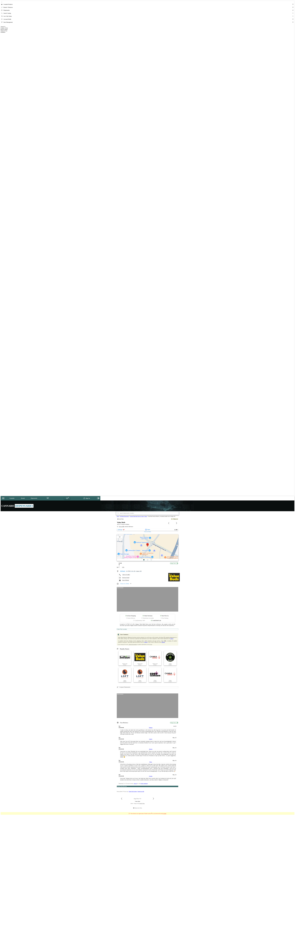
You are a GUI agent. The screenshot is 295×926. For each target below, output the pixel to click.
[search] (118, 513)
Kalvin (150, 749)
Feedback (3, 32)
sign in (135, 783)
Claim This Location (122, 629)
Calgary (171, 638)
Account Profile (7, 19)
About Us (3, 26)
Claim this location (133, 791)
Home (118, 516)
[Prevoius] (121, 799)
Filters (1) (175, 519)
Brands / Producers (8, 7)
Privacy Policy (4, 29)
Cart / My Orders (7, 16)
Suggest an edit (140, 791)
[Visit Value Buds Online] (174, 581)
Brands (23, 498)
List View (121, 519)
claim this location (133, 644)
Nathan (150, 727)
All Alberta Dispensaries (124, 516)
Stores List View (138, 808)
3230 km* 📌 (121, 529)
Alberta (163, 642)
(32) (120, 565)
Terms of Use (4, 30)
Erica (150, 762)
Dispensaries (6, 10)
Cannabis (11, 498)
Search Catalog (7, 13)
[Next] (153, 799)
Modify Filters (142, 803)
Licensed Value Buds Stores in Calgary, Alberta (138, 516)
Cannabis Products (8, 4)
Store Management (8, 22)
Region (121, 526)
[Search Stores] (47, 498)
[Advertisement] (147, 599)
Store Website (125, 580)
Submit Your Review (122, 786)
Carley (150, 739)
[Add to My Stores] (120, 537)
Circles (150, 776)
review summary (144, 783)
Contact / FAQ (4, 28)
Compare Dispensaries (124, 687)
